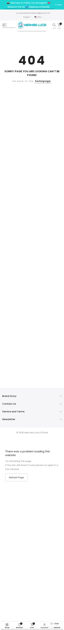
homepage (43, 81)
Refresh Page (16, 477)
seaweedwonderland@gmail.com (34, 13)
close (59, 5)
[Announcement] (29, 5)
